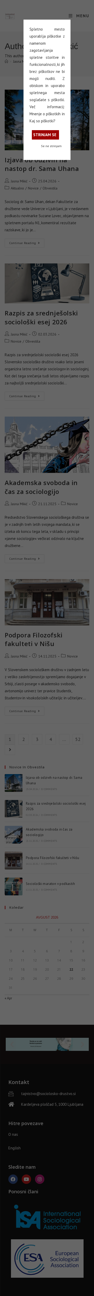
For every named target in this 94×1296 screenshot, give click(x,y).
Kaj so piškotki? (42, 120)
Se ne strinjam (51, 146)
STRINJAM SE (44, 134)
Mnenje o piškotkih (45, 113)
